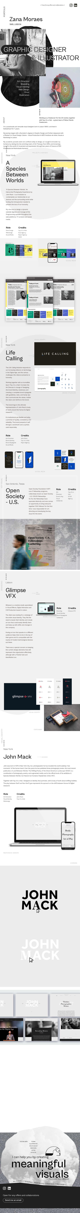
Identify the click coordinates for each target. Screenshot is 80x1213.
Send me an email (13, 1200)
